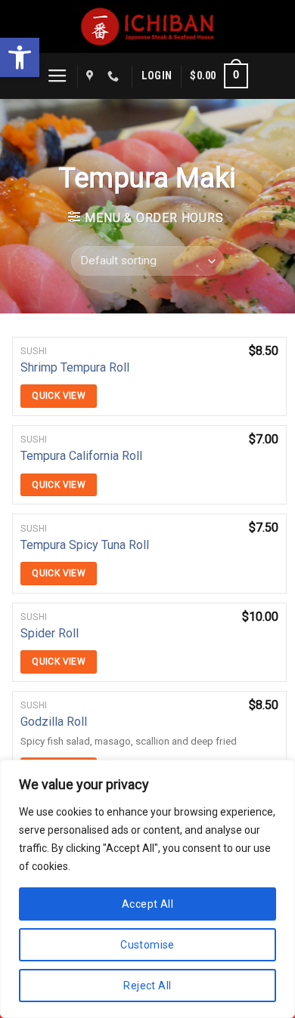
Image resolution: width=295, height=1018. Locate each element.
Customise (147, 945)
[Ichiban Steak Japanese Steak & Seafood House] (148, 27)
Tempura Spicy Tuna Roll (84, 545)
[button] (19, 57)
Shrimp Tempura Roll (74, 367)
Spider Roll (49, 633)
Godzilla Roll (53, 721)
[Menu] (57, 76)
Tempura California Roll (81, 456)
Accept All (147, 904)
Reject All (147, 985)
